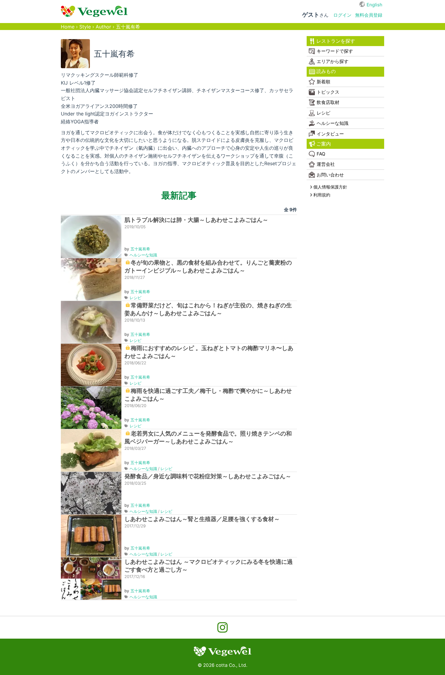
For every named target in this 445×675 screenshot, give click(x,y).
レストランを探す (335, 41)
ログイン (342, 15)
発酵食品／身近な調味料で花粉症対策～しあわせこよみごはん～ (207, 476)
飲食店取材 (328, 102)
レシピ (135, 297)
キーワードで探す (335, 51)
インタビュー (330, 134)
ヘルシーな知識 (143, 254)
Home (67, 27)
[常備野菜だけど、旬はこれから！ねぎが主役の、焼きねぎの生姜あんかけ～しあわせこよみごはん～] (91, 322)
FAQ (321, 154)
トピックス (328, 92)
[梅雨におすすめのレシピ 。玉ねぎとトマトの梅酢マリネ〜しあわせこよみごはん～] (91, 364)
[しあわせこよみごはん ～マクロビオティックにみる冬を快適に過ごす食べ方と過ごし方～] (91, 578)
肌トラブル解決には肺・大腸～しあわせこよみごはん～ (196, 219)
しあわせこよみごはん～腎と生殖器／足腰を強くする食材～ (202, 519)
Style (85, 27)
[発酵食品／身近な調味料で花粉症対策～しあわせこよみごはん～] (91, 493)
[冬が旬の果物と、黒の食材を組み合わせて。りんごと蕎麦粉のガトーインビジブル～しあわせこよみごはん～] (91, 279)
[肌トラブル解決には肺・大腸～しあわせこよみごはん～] (91, 236)
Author (103, 27)
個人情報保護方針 (330, 186)
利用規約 (321, 194)
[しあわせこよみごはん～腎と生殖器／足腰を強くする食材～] (91, 535)
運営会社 (326, 164)
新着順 (323, 82)
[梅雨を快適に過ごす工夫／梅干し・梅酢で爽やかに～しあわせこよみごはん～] (91, 407)
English (374, 5)
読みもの (326, 71)
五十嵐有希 (140, 248)
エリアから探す (332, 61)
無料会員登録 (368, 15)
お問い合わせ (330, 175)
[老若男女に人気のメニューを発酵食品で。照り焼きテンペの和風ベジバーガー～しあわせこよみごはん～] (91, 450)
